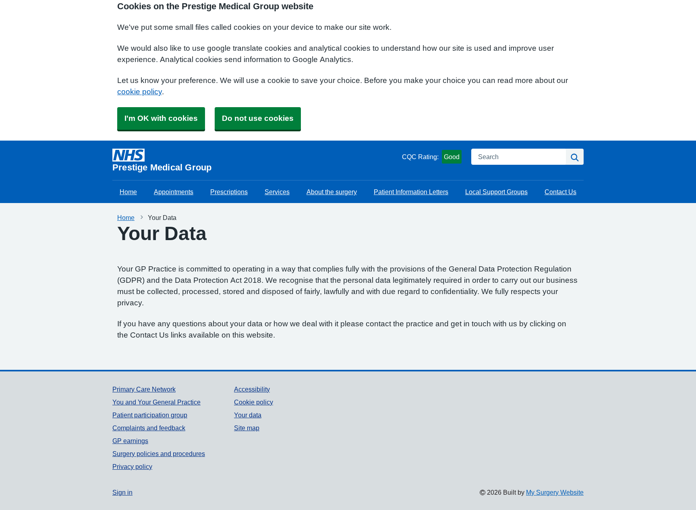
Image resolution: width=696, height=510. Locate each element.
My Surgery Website (555, 492)
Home (128, 192)
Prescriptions (229, 192)
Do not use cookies (258, 118)
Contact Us (560, 192)
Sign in (122, 492)
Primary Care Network (144, 389)
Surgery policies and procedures (158, 453)
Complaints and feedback (148, 428)
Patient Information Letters (411, 192)
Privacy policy (132, 466)
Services (277, 192)
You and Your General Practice (156, 402)
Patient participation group (149, 415)
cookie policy (139, 91)
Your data (247, 415)
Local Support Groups (496, 192)
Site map (246, 428)
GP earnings (130, 440)
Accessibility (252, 389)
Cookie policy (253, 402)
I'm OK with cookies (161, 118)
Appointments (173, 192)
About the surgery (332, 192)
